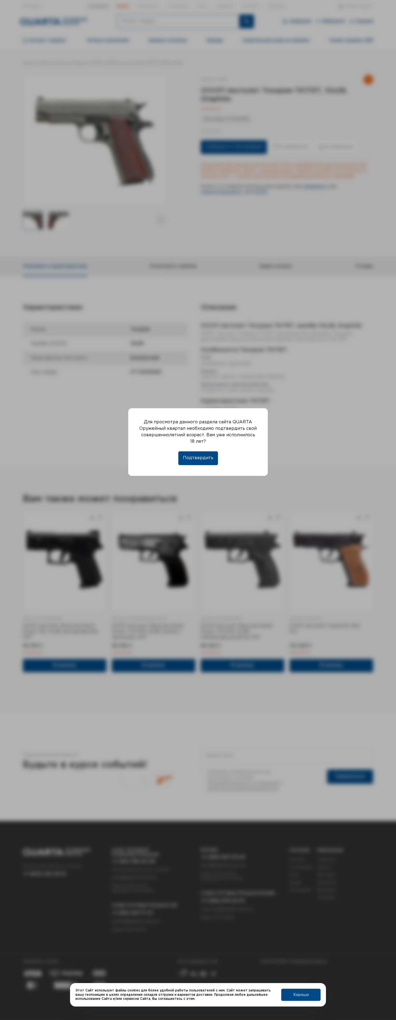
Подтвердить (198, 458)
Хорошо (301, 995)
